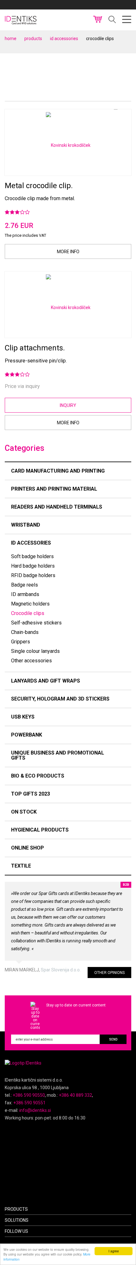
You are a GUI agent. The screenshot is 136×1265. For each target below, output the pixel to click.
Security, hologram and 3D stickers (60, 699)
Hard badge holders (33, 566)
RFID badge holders (33, 575)
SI (111, 5)
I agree (113, 1251)
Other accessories (31, 661)
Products (33, 38)
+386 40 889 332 (75, 1095)
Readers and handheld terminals (56, 507)
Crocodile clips (27, 613)
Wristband (25, 525)
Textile (21, 866)
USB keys (22, 717)
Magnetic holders (30, 604)
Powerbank (26, 735)
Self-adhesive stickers (36, 623)
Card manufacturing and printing (58, 471)
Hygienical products (40, 830)
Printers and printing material (54, 489)
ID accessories (64, 38)
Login (95, 5)
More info (68, 251)
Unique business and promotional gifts (57, 755)
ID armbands (25, 594)
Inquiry (68, 405)
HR (128, 5)
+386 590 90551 (29, 1102)
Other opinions (109, 972)
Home (10, 38)
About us (73, 5)
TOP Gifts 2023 (30, 794)
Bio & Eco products (37, 776)
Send (113, 1039)
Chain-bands (25, 632)
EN (119, 5)
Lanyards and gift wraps (45, 681)
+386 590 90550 (29, 1095)
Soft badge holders (32, 556)
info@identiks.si (35, 1110)
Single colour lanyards (35, 651)
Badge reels (24, 585)
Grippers (20, 642)
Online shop (27, 848)
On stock (24, 812)
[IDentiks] (21, 19)
